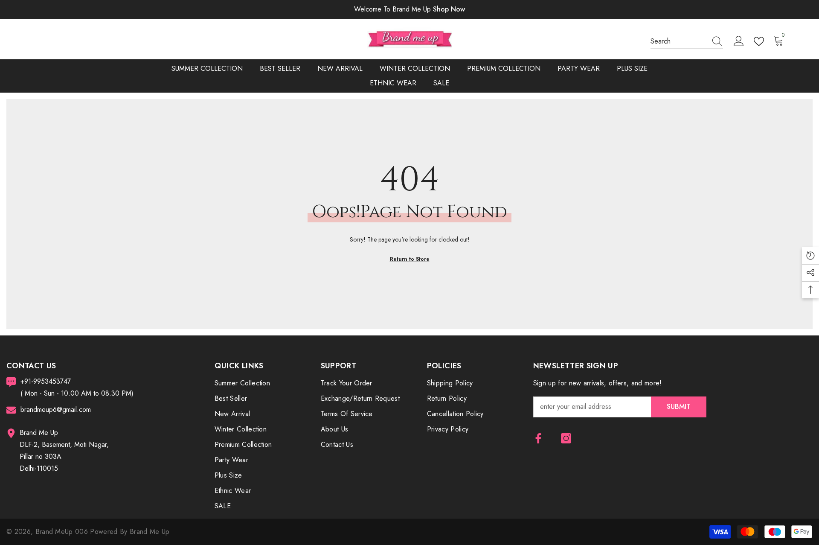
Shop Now (449, 9)
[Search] (687, 41)
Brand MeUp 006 (62, 531)
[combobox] (679, 41)
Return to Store (410, 259)
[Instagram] (566, 438)
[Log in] (739, 41)
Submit (679, 406)
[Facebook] (538, 438)
